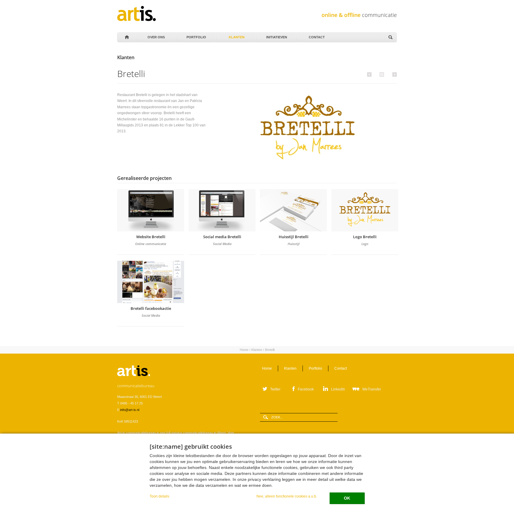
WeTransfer (371, 389)
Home (126, 37)
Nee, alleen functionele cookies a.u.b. (286, 496)
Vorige (370, 74)
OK (347, 498)
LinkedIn (338, 389)
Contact (316, 35)
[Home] (136, 13)
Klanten (236, 35)
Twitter (275, 389)
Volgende (394, 74)
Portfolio (196, 35)
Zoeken (390, 37)
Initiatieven (276, 35)
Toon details (159, 496)
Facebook (306, 389)
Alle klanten (381, 74)
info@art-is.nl (129, 410)
